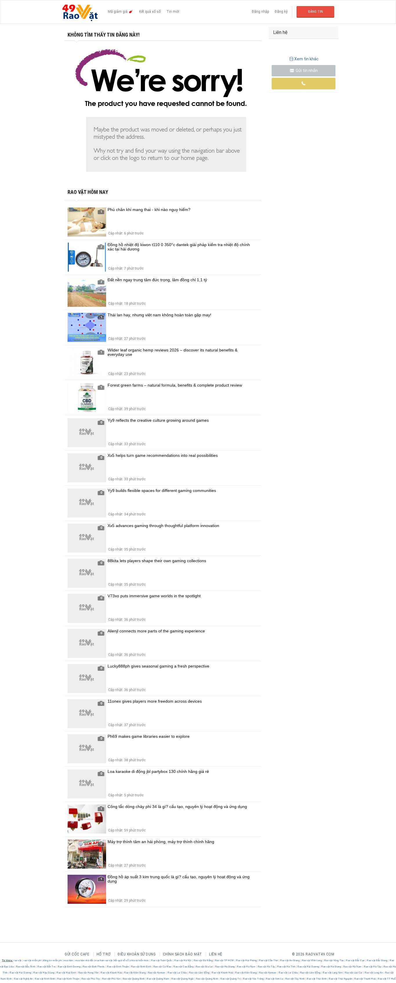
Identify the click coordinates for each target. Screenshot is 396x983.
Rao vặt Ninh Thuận (68, 978)
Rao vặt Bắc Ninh (25, 966)
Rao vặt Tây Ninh (294, 978)
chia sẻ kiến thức (139, 960)
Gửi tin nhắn (306, 70)
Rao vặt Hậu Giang (44, 972)
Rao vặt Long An (374, 972)
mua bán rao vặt (103, 960)
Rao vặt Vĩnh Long (312, 960)
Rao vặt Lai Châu (177, 972)
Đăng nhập (260, 12)
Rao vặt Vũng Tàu (333, 960)
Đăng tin (315, 12)
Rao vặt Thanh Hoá (365, 978)
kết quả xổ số (121, 960)
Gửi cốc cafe (77, 954)
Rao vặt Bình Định (141, 966)
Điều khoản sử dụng (137, 954)
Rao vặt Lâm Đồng (199, 972)
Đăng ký (281, 12)
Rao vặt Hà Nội (183, 960)
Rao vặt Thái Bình (317, 978)
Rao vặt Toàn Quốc (161, 960)
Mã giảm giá (118, 12)
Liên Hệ (215, 954)
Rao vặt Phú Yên (111, 978)
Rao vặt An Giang (289, 960)
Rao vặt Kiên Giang (134, 972)
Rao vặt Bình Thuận (118, 966)
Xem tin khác (306, 59)
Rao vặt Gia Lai (204, 966)
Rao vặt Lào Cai (353, 972)
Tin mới (172, 12)
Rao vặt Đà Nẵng (203, 960)
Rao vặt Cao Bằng (183, 966)
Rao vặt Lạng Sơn (332, 972)
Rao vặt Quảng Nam (158, 978)
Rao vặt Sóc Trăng (253, 978)
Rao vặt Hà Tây (266, 966)
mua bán (68, 960)
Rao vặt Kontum (156, 972)
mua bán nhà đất (84, 960)
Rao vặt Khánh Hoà (111, 972)
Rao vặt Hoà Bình (66, 972)
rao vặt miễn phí (32, 960)
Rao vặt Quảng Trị (231, 978)
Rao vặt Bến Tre (47, 966)
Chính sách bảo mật (182, 954)
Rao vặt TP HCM (224, 960)
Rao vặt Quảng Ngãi (183, 978)
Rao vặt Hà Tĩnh (286, 966)
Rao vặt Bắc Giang (377, 960)
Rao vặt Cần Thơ (268, 960)
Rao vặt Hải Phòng (246, 960)
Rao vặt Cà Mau (162, 966)
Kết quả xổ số (150, 12)
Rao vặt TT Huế (386, 978)
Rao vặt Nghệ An (23, 978)
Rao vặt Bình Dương (69, 966)
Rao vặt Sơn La (274, 978)
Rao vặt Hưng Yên (88, 972)
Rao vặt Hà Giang (224, 966)
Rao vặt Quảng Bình (133, 978)
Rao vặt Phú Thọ (91, 978)
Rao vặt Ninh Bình (45, 978)
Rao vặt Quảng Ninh (207, 978)
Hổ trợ (104, 954)
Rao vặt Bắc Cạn (355, 960)
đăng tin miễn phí (52, 960)
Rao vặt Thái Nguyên (340, 978)
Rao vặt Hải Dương (308, 966)
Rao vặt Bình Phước (94, 966)
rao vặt (17, 960)
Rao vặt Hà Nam (246, 966)
